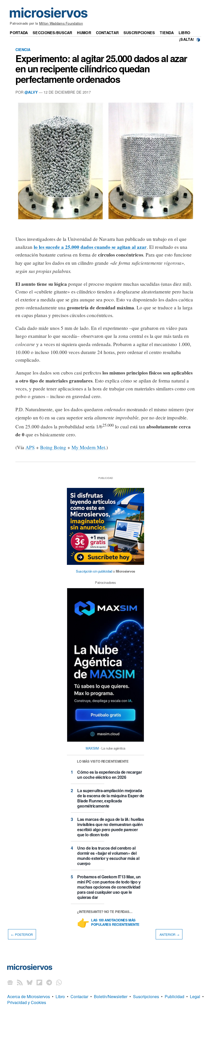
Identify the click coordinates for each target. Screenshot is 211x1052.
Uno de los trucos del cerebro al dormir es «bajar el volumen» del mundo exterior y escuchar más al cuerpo (108, 855)
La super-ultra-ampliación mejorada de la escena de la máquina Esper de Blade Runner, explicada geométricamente (110, 798)
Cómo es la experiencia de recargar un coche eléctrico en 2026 (109, 774)
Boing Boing (53, 447)
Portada (19, 32)
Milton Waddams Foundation (61, 23)
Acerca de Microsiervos (28, 996)
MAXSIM (92, 748)
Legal (195, 996)
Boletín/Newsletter (110, 996)
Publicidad (174, 996)
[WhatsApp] (59, 982)
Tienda (167, 32)
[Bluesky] (29, 982)
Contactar (107, 32)
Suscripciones (139, 32)
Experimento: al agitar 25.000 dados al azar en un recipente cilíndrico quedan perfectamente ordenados (101, 68)
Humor (84, 32)
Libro (184, 32)
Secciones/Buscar (52, 32)
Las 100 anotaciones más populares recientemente (115, 922)
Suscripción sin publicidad (94, 571)
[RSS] (20, 982)
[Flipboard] (39, 982)
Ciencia (22, 49)
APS (30, 447)
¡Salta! (186, 39)
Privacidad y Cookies (26, 1002)
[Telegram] (49, 982)
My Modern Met (88, 447)
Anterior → (169, 934)
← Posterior (22, 934)
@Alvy (31, 92)
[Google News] (10, 982)
